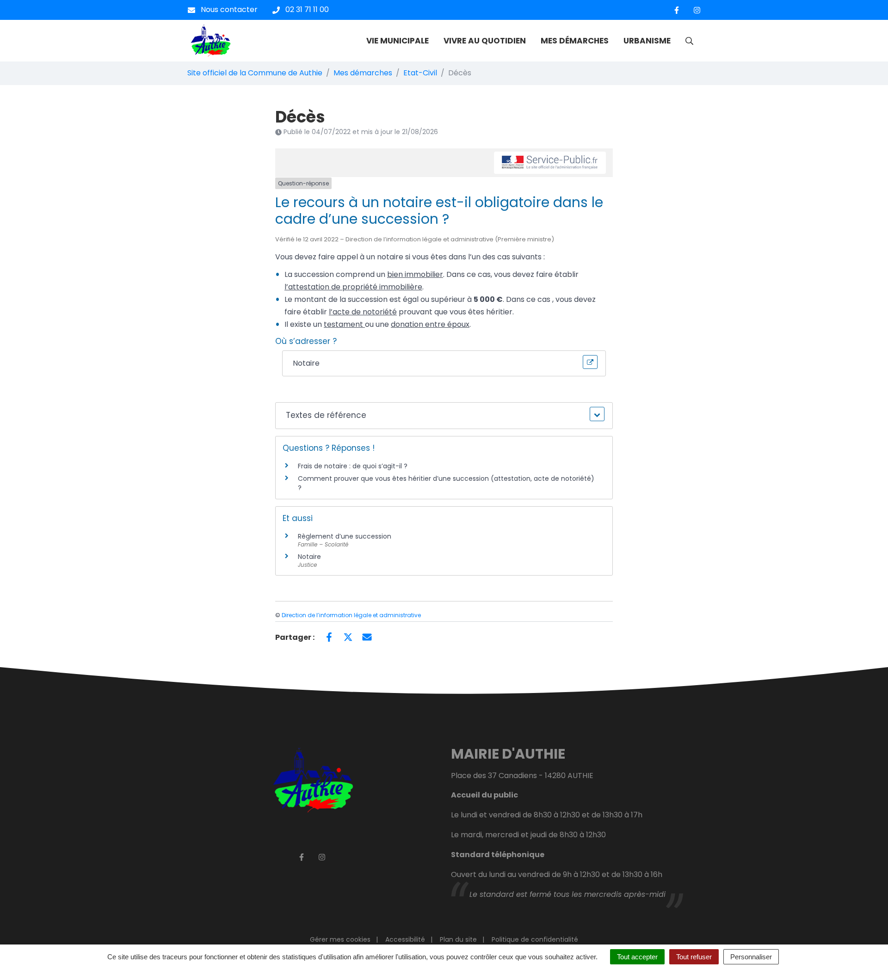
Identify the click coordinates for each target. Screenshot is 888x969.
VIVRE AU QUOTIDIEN (485, 40)
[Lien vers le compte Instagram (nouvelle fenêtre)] (697, 10)
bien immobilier (415, 274)
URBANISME (647, 40)
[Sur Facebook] (329, 636)
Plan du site (458, 939)
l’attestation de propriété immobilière (353, 287)
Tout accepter (637, 957)
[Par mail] (367, 636)
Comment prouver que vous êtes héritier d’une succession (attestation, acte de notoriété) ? (446, 483)
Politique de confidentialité (535, 939)
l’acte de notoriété (363, 312)
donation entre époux (430, 324)
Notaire (309, 556)
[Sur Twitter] (348, 636)
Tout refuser (694, 957)
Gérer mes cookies (340, 939)
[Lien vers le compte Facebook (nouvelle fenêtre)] (676, 10)
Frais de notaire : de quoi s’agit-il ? (352, 466)
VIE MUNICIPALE (397, 40)
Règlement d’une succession (344, 536)
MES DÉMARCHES (575, 40)
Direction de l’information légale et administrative (351, 615)
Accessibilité (405, 939)
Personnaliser (751, 957)
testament (344, 324)
